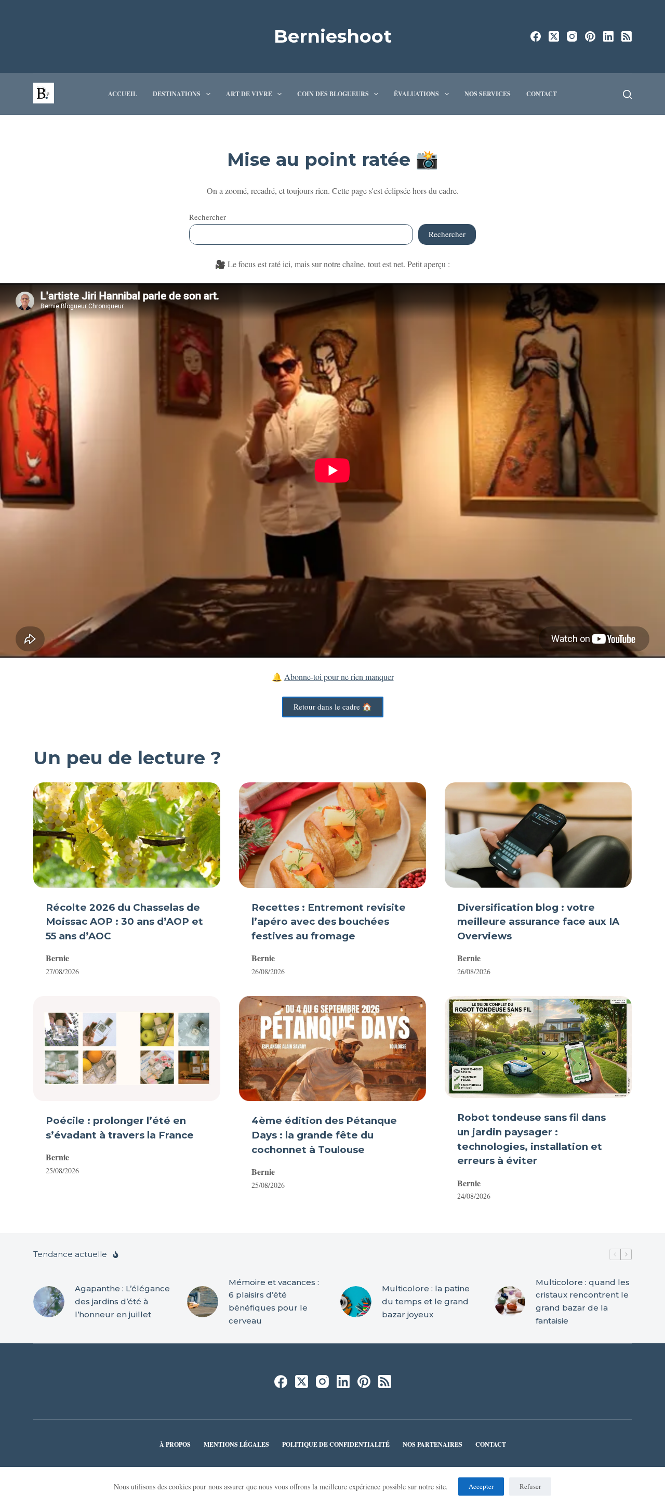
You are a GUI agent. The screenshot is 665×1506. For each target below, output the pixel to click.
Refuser (530, 1486)
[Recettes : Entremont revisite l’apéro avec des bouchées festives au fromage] (332, 835)
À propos (175, 1444)
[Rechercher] (627, 94)
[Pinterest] (590, 36)
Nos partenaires (432, 1444)
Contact (541, 93)
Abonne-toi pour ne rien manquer (339, 676)
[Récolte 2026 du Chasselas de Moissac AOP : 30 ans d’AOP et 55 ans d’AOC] (126, 835)
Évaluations (416, 93)
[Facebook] (535, 36)
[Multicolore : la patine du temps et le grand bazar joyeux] (355, 1301)
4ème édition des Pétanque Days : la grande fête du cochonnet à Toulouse (324, 1135)
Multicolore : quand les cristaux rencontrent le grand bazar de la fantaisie (583, 1301)
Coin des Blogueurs (333, 93)
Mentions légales (236, 1444)
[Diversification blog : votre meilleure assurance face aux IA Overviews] (538, 835)
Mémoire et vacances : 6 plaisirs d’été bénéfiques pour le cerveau (274, 1301)
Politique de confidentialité (336, 1444)
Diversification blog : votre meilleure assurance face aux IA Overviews (538, 921)
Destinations (177, 93)
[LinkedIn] (608, 36)
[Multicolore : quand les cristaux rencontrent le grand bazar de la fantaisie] (509, 1301)
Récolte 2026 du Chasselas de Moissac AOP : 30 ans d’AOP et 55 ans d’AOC (124, 921)
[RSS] (626, 36)
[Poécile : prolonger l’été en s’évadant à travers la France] (126, 1049)
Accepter (481, 1486)
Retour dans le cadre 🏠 (333, 706)
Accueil (122, 93)
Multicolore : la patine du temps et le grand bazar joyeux (426, 1301)
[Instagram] (572, 36)
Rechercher (207, 217)
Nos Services (487, 93)
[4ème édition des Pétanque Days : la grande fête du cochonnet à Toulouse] (332, 1049)
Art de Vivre (249, 93)
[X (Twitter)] (554, 36)
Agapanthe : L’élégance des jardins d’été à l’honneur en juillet (122, 1301)
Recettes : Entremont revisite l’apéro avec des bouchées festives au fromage (328, 921)
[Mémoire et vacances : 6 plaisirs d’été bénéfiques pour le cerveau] (202, 1301)
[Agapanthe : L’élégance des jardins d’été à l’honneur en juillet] (48, 1301)
